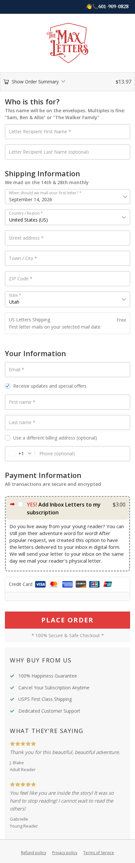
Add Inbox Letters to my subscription (64, 508)
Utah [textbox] (14, 302)
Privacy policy (64, 852)
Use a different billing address (55, 438)
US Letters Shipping (29, 319)
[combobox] (67, 217)
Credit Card (21, 584)
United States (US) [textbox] (28, 220)
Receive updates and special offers (50, 386)
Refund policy (33, 852)
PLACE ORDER (67, 619)
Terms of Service (98, 852)
